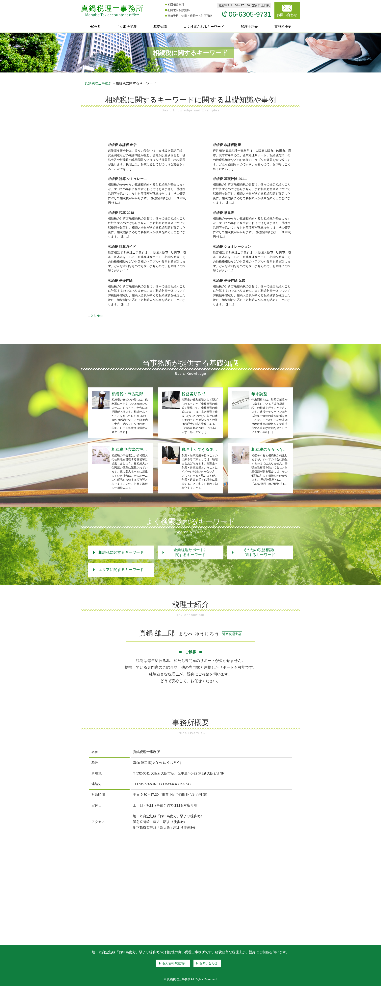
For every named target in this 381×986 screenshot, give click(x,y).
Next (99, 316)
